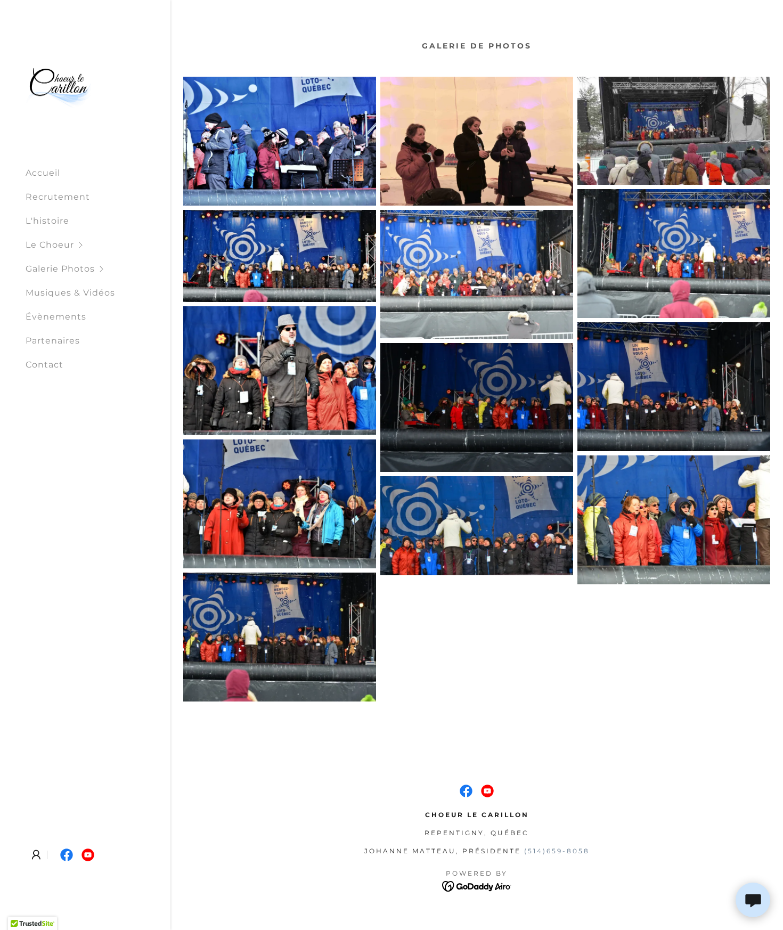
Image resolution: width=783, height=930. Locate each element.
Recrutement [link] (58, 197)
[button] (98, 245)
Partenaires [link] (53, 341)
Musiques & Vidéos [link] (70, 293)
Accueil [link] (43, 173)
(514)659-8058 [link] (557, 851)
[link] (58, 85)
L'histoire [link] (47, 221)
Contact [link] (44, 365)
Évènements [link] (56, 317)
